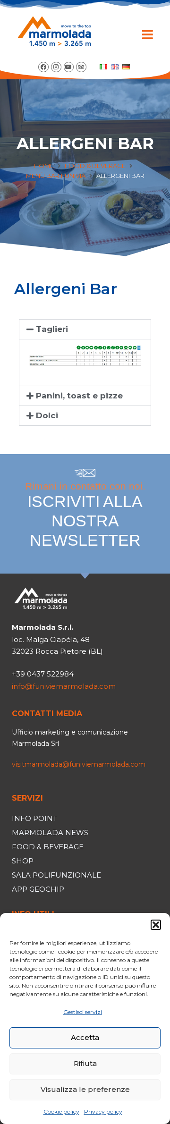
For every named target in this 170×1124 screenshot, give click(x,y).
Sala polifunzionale (56, 874)
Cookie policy (61, 1111)
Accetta (85, 1037)
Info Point (34, 818)
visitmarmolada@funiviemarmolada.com (78, 764)
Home (44, 165)
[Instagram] (56, 67)
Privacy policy (103, 1111)
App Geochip (38, 889)
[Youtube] (69, 67)
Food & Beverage (95, 165)
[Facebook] (43, 67)
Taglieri (52, 329)
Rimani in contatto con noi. (85, 515)
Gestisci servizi (82, 1011)
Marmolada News (50, 832)
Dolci (47, 415)
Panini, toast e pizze (79, 395)
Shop (23, 860)
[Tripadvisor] (81, 67)
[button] (156, 925)
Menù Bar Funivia (55, 175)
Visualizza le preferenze (85, 1089)
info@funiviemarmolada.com (64, 686)
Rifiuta (85, 1063)
